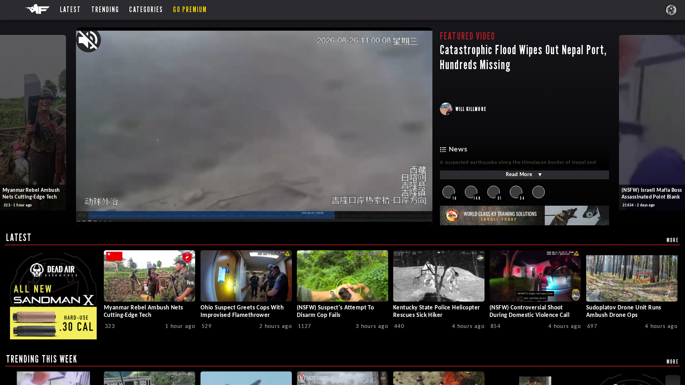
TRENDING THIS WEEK (42, 359)
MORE (672, 239)
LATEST (19, 237)
